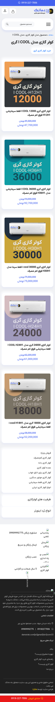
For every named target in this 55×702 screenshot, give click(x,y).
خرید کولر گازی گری (42, 50)
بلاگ (51, 649)
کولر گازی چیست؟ (45, 664)
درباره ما (49, 669)
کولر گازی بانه (44, 463)
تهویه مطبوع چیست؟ (44, 654)
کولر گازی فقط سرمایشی (40, 482)
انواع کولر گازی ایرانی (41, 487)
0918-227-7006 (29, 3)
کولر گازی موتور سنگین (40, 477)
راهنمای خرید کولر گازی (43, 659)
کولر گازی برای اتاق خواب (39, 472)
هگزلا (35, 689)
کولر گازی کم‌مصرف (42, 458)
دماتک (51, 35)
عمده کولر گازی (44, 467)
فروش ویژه (46, 453)
